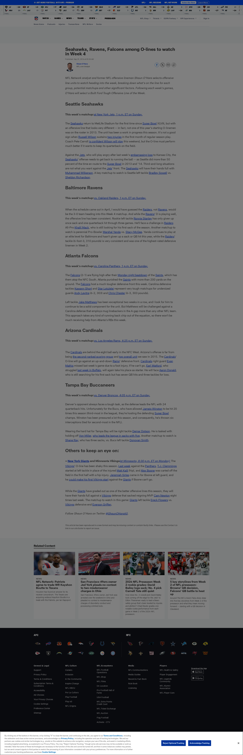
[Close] (238, 743)
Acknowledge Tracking (200, 743)
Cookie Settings (49, 752)
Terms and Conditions (113, 735)
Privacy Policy (67, 738)
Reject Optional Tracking (173, 743)
